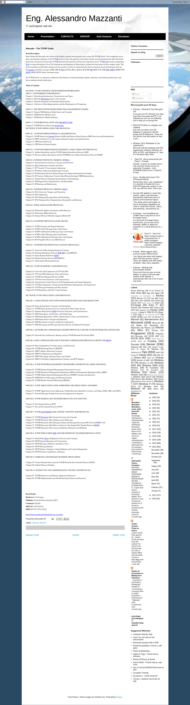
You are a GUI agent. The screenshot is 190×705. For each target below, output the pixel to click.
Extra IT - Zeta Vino (153, 234)
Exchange (136, 305)
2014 (154, 440)
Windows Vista (151, 386)
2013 (154, 443)
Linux (133, 317)
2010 (154, 499)
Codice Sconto (146, 303)
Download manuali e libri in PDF (146, 643)
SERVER (85, 36)
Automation (134, 296)
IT (158, 314)
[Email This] (57, 519)
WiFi (148, 360)
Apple (157, 293)
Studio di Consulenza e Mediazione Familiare (137, 574)
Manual (158, 317)
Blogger (119, 697)
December (155, 450)
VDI (162, 355)
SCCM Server (156, 338)
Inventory (151, 314)
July (153, 470)
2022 (154, 411)
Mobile (139, 325)
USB (154, 355)
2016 (154, 433)
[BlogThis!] (60, 519)
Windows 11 (144, 363)
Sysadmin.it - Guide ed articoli (145, 676)
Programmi (138, 333)
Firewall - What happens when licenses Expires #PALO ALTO (145, 253)
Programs (160, 334)
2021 (154, 415)
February (155, 487)
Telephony (135, 352)
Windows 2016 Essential (155, 375)
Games (157, 308)
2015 (154, 436)
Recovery (139, 336)
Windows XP (138, 388)
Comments (138, 98)
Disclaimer (123, 36)
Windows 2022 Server (154, 379)
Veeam (137, 357)
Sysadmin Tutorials (141, 673)
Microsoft (137, 322)
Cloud (157, 301)
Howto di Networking (141, 651)
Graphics (143, 310)
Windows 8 (144, 384)
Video (149, 358)
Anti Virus (136, 293)
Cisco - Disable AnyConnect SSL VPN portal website (146, 178)
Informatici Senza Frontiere (136, 463)
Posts (136, 94)
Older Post (119, 535)
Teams (142, 349)
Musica (147, 328)
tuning (133, 355)
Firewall (134, 308)
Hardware (134, 312)
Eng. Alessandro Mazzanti (74, 18)
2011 (154, 495)
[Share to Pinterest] (67, 519)
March (154, 484)
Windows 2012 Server (143, 372)
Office (140, 330)
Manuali (35, 523)
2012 (154, 447)
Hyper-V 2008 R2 (147, 312)
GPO (133, 310)
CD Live (150, 298)
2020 (154, 419)
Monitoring (154, 325)
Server (150, 344)
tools (158, 352)
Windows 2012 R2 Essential (144, 370)
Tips (144, 352)
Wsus (156, 389)
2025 (154, 401)
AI (150, 291)
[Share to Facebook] (65, 519)
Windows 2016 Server (142, 377)
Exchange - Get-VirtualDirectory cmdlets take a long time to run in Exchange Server (146, 215)
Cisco (161, 298)
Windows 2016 (137, 375)
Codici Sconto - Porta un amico (135, 527)
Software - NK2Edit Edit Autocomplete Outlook (142, 269)
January (154, 491)
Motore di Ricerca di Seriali (144, 659)
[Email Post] (52, 519)
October (154, 457)
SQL (145, 347)
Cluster (134, 303)
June (153, 473)
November (155, 453)
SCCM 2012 (137, 338)
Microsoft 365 (158, 323)
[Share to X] (62, 519)
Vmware (159, 357)
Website (140, 360)
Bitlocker (140, 298)
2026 (154, 397)
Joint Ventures (104, 36)
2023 (154, 408)
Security (135, 344)
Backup (160, 295)
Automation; (147, 296)
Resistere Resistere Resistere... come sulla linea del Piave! (136, 408)
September (155, 460)
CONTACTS (67, 36)
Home (31, 36)
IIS (143, 314)
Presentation (47, 36)
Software (134, 347)
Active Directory (137, 291)
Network (43, 523)
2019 (154, 422)
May (153, 477)
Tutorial (142, 355)
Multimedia (135, 328)
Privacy (155, 330)
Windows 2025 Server (143, 381)
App (148, 293)
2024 (154, 404)
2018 (154, 425)
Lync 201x (147, 317)
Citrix (137, 301)
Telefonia (154, 349)
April (153, 480)
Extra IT (153, 305)
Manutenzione (152, 319)
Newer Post (32, 535)
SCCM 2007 (154, 336)
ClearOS (147, 301)
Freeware (145, 308)
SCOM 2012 (136, 341)
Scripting (152, 341)
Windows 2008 (149, 365)
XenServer (135, 391)
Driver (157, 303)
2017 (154, 429)
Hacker (154, 310)
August (154, 466)
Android (158, 291)
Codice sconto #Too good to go (137, 535)
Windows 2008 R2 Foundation (145, 368)
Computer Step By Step (142, 634)
